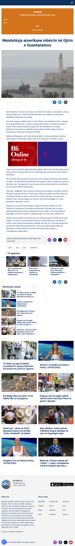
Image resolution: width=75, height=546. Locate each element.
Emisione (52, 514)
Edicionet (66, 501)
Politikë (40, 506)
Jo (6, 23)
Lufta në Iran (53, 501)
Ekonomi (52, 510)
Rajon (40, 510)
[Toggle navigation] (72, 2)
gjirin (24, 248)
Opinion (65, 514)
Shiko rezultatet (37, 30)
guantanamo (33, 248)
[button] (4, 542)
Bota (17, 248)
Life (64, 510)
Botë (40, 514)
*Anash (10, 248)
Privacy (4, 532)
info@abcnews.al (19, 483)
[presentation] (32, 287)
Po (7, 19)
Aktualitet (41, 501)
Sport (51, 506)
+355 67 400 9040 (19, 485)
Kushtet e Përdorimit (15, 532)
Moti (64, 506)
